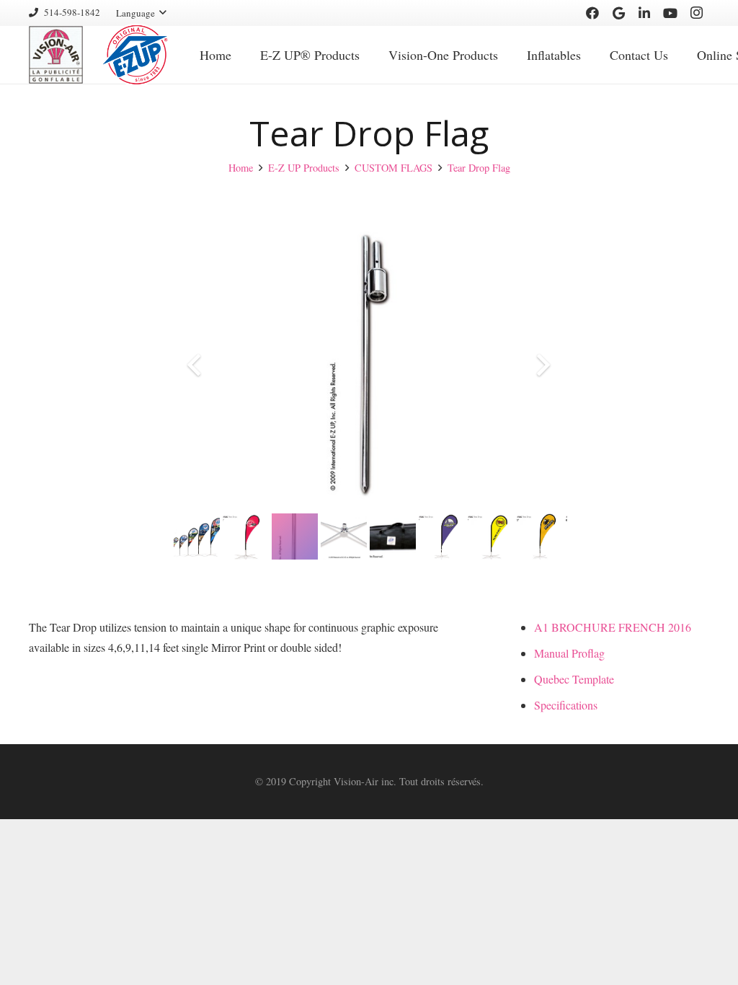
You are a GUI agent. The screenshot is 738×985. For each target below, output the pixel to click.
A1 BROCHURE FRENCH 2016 (612, 627)
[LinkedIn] (644, 13)
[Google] (618, 13)
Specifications (565, 704)
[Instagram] (696, 13)
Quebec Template (574, 678)
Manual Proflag (569, 653)
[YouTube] (670, 13)
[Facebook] (592, 13)
